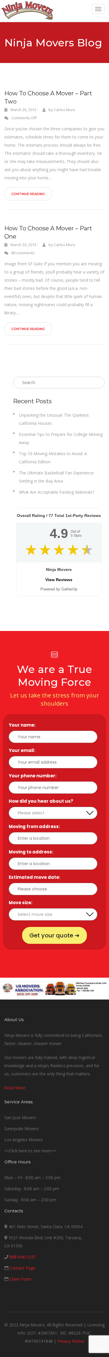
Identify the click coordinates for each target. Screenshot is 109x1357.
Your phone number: (34, 776)
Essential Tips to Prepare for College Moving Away (61, 438)
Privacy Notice (70, 1341)
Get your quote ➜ (54, 935)
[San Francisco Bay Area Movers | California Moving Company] (27, 11)
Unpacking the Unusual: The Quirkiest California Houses (54, 419)
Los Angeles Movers (23, 1139)
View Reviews (58, 579)
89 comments (23, 252)
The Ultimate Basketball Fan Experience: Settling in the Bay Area (56, 477)
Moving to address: (32, 852)
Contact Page (22, 1268)
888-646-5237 (23, 1257)
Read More (14, 1087)
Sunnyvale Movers (21, 1128)
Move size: (22, 903)
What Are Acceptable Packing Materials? (56, 492)
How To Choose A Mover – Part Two (48, 97)
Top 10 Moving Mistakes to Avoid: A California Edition (53, 457)
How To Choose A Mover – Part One (48, 232)
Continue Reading (28, 194)
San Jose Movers (20, 1117)
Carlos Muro (64, 109)
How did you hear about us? (42, 801)
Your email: (23, 750)
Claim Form (20, 1279)
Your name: (23, 725)
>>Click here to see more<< (30, 1150)
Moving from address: (36, 826)
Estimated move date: (36, 877)
